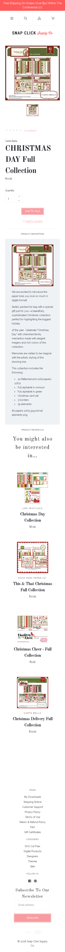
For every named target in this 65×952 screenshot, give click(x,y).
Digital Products (32, 851)
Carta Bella (11, 141)
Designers (32, 856)
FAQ (32, 827)
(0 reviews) (30, 130)
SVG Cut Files (32, 846)
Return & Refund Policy (33, 822)
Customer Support (32, 807)
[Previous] (9, 111)
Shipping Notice (32, 802)
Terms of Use (32, 817)
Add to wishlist (34, 221)
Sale (32, 866)
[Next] (55, 111)
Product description (32, 234)
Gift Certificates (32, 832)
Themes (32, 861)
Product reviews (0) (32, 430)
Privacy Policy (32, 812)
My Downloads (32, 797)
